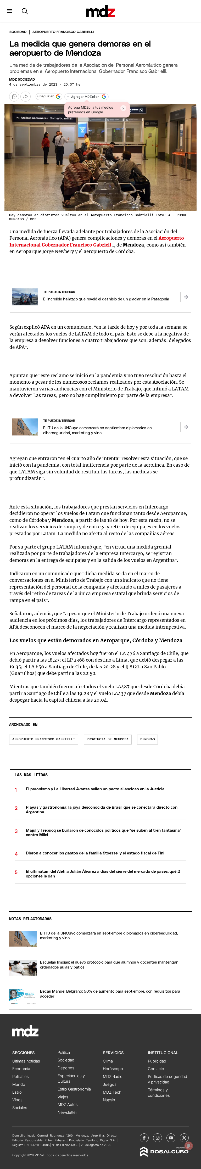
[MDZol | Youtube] (171, 1138)
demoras (147, 739)
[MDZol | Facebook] (144, 1138)
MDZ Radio (112, 1076)
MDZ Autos (68, 1104)
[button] (9, 11)
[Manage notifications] (189, 1146)
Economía (21, 1068)
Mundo (18, 1084)
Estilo (17, 1092)
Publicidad (157, 1061)
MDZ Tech (112, 1092)
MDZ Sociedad (22, 79)
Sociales (19, 1107)
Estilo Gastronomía (74, 1089)
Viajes (63, 1097)
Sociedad (17, 32)
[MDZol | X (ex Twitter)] (184, 1138)
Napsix (109, 1100)
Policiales (20, 1076)
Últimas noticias (26, 1061)
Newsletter (67, 1112)
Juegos (109, 1084)
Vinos (17, 1100)
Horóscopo (113, 1068)
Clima (108, 1061)
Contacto (156, 1068)
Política (64, 1052)
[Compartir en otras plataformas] (25, 97)
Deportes (66, 1068)
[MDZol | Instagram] (157, 1138)
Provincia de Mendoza (108, 739)
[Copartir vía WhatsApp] (14, 97)
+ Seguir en (45, 96)
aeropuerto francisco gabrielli (43, 739)
